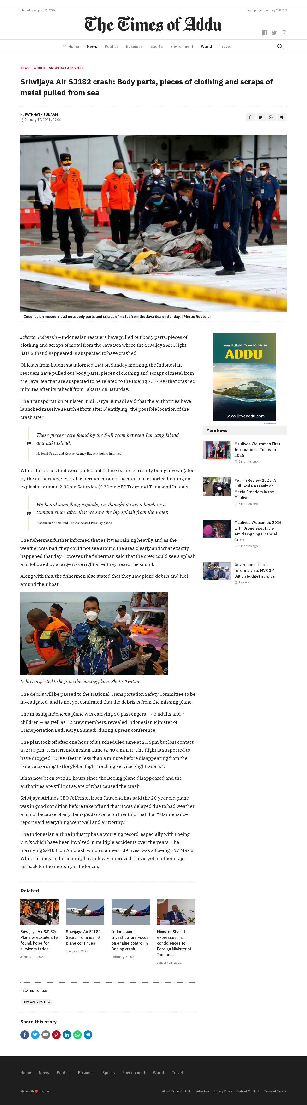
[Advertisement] (245, 637)
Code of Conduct (248, 1091)
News (92, 46)
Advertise (202, 1091)
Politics (111, 46)
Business (134, 46)
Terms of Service (275, 1091)
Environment (182, 46)
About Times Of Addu (177, 1091)
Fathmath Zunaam (41, 115)
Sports (156, 46)
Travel (225, 46)
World (206, 46)
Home (73, 46)
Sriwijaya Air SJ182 (66, 68)
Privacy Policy (223, 1091)
